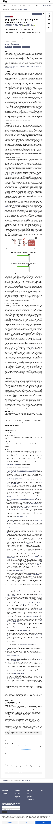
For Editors (17, 791)
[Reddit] (17, 703)
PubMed (20, 478)
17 (20, 163)
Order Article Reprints (37, 14)
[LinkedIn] (10, 703)
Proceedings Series (30, 799)
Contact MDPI (4, 793)
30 (10, 179)
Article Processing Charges (7, 789)
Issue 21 (16, 9)
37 (8, 206)
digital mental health (14, 66)
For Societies (17, 796)
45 (38, 313)
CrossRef (16, 478)
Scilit (28, 793)
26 (37, 174)
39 (36, 211)
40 (33, 230)
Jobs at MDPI (4, 794)
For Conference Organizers (20, 797)
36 (18, 205)
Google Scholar (18, 454)
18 (15, 165)
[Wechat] (14, 703)
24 (11, 174)
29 (38, 176)
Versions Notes (26, 46)
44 (16, 299)
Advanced (49, 5)
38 (21, 210)
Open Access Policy (6, 791)
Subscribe (5, 812)
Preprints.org (29, 791)
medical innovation (31, 66)
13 (39, 108)
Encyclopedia (29, 796)
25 (17, 174)
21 (15, 173)
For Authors (17, 789)
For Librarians (17, 793)
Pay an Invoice (5, 790)
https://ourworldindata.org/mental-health (15, 460)
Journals (4, 9)
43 (34, 283)
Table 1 (15, 205)
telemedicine (12, 67)
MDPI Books (29, 790)
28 (30, 176)
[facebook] (12, 703)
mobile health (23, 66)
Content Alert (27, 780)
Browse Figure (17, 46)
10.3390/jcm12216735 (23, 9)
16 (35, 162)
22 (29, 173)
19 (21, 165)
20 (9, 173)
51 (9, 359)
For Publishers (17, 794)
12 (14, 105)
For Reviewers (17, 790)
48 (17, 319)
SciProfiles (29, 794)
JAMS (28, 797)
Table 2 (6, 206)
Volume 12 (12, 9)
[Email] (6, 703)
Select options (5, 806)
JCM (8, 9)
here (18, 733)
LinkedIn (41, 789)
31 (34, 179)
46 (39, 318)
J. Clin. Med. (5, 780)
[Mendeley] (19, 703)
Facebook (41, 790)
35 (18, 201)
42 (18, 281)
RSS (23, 780)
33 (31, 193)
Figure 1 (29, 219)
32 (35, 179)
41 (5, 280)
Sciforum (29, 789)
